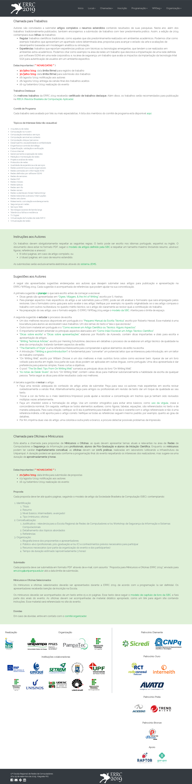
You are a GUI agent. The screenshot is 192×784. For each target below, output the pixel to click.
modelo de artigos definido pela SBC (89, 247)
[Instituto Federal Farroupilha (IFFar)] (98, 643)
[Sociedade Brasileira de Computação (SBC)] (9, 643)
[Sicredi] (136, 643)
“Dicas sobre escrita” (31, 334)
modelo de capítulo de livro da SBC (151, 595)
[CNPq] (168, 643)
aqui (149, 113)
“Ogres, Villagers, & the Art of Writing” (78, 296)
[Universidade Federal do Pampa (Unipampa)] (42, 643)
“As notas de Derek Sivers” (34, 372)
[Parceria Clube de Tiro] (152, 734)
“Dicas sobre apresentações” (63, 334)
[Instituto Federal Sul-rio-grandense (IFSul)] (94, 684)
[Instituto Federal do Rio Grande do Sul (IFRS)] (16, 684)
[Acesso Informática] (139, 708)
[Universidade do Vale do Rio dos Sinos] (35, 684)
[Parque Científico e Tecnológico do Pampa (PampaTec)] (75, 643)
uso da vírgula (160, 403)
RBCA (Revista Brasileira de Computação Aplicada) (45, 99)
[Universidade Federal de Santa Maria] (77, 668)
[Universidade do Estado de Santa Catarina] (58, 684)
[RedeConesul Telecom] (138, 669)
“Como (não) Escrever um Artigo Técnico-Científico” (125, 330)
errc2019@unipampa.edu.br (29, 570)
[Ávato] (152, 685)
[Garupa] (162, 757)
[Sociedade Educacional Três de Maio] (57, 668)
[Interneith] (164, 669)
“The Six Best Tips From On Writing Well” (50, 368)
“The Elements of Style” (33, 348)
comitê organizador (75, 616)
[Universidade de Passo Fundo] (96, 668)
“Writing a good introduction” (51, 351)
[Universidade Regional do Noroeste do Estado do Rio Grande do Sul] (37, 668)
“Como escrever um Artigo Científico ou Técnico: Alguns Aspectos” (98, 327)
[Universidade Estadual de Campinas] (78, 684)
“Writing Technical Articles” (34, 341)
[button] (92, 8)
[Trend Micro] (161, 708)
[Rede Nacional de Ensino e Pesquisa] (16, 668)
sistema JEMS (88, 264)
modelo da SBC (120, 310)
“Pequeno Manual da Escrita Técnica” (103, 320)
